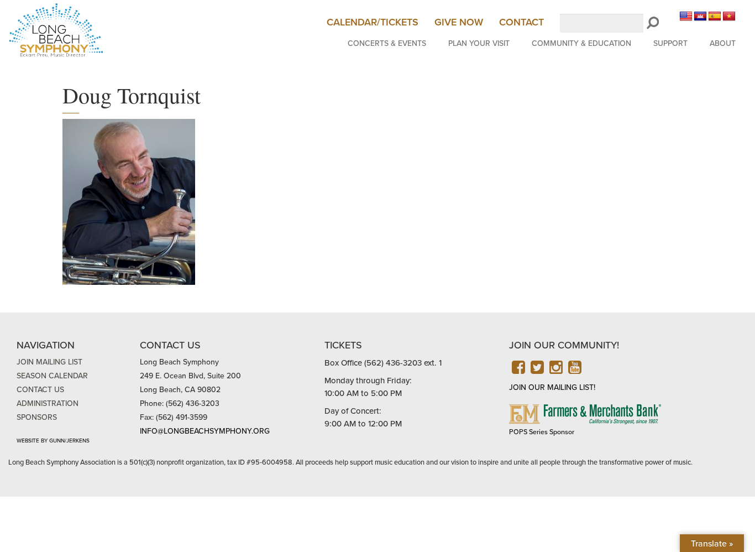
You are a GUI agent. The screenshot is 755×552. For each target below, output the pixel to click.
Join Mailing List (49, 362)
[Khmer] (700, 16)
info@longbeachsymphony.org (205, 431)
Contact (521, 22)
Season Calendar (52, 376)
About (723, 43)
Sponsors (37, 417)
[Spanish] (714, 16)
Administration (47, 403)
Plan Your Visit (479, 43)
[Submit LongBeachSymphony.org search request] (652, 23)
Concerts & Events (387, 43)
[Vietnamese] (729, 16)
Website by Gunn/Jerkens (53, 441)
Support (670, 43)
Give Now (458, 22)
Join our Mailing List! (552, 387)
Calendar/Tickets (372, 22)
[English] (686, 16)
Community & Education (581, 43)
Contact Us (40, 389)
